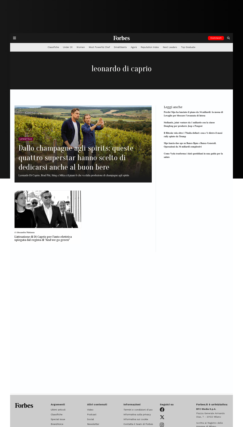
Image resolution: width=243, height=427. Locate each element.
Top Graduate (188, 47)
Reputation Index (150, 47)
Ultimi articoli (58, 409)
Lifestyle (26, 139)
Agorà (134, 47)
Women (81, 47)
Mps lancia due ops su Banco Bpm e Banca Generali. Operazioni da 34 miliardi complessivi (190, 144)
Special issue (58, 419)
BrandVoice (57, 424)
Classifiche (53, 47)
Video (90, 409)
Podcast (91, 414)
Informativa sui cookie (135, 419)
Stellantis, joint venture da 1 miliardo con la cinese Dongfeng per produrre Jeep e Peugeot (189, 124)
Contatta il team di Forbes (138, 424)
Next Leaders (170, 47)
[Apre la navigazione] (14, 38)
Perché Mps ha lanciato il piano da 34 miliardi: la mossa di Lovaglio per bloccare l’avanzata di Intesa (193, 113)
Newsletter (93, 424)
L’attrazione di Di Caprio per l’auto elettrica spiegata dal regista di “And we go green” (43, 238)
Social (90, 419)
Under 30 (68, 47)
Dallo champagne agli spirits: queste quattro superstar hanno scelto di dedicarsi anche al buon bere (76, 157)
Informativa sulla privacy (137, 414)
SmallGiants (120, 47)
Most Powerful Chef (99, 47)
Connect (216, 38)
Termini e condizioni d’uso (138, 409)
